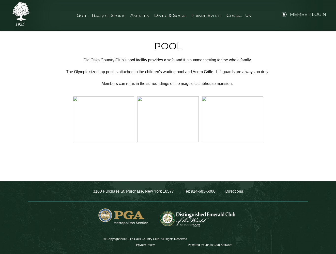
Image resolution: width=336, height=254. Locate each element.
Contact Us (239, 15)
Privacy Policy (145, 245)
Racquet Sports (108, 15)
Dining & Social (170, 15)
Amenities (139, 15)
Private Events (206, 15)
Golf (82, 15)
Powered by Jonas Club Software (210, 245)
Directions (234, 191)
